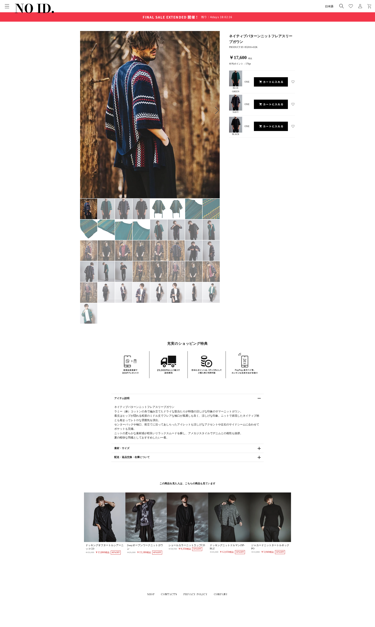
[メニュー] (7, 6)
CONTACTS (169, 594)
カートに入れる (273, 82)
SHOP (151, 594)
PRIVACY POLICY (195, 594)
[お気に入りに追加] (293, 82)
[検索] (341, 6)
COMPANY (221, 594)
